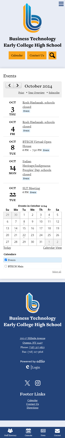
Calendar (28, 435)
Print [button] (21, 92)
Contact (57, 435)
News (43, 435)
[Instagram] (38, 383)
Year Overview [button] (36, 92)
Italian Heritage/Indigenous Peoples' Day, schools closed (37, 167)
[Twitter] (27, 383)
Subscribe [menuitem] (54, 92)
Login (32, 367)
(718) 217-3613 (37, 347)
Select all (56, 271)
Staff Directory (10, 435)
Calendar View (52, 248)
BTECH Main (15, 266)
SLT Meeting (31, 188)
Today (7, 248)
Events (11, 260)
